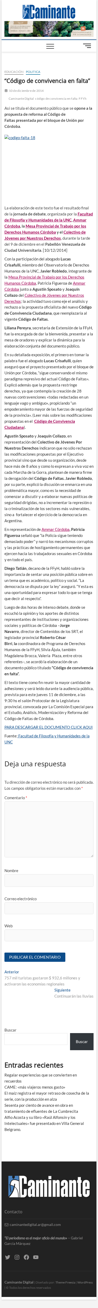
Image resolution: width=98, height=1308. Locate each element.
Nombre (11, 870)
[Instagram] (17, 1257)
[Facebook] (26, 1257)
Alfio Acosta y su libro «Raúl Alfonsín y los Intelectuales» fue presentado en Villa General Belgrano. (44, 1123)
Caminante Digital (21, 98)
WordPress (85, 1282)
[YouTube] (36, 1257)
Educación (14, 72)
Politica (33, 72)
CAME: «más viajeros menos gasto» (34, 1087)
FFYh (83, 98)
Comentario (15, 797)
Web (8, 925)
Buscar (10, 1030)
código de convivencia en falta (56, 98)
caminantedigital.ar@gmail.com (35, 1224)
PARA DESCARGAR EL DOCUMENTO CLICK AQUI (48, 727)
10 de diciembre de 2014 (26, 91)
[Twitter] (7, 1257)
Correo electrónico (20, 898)
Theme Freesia (65, 1282)
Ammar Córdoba (56, 529)
